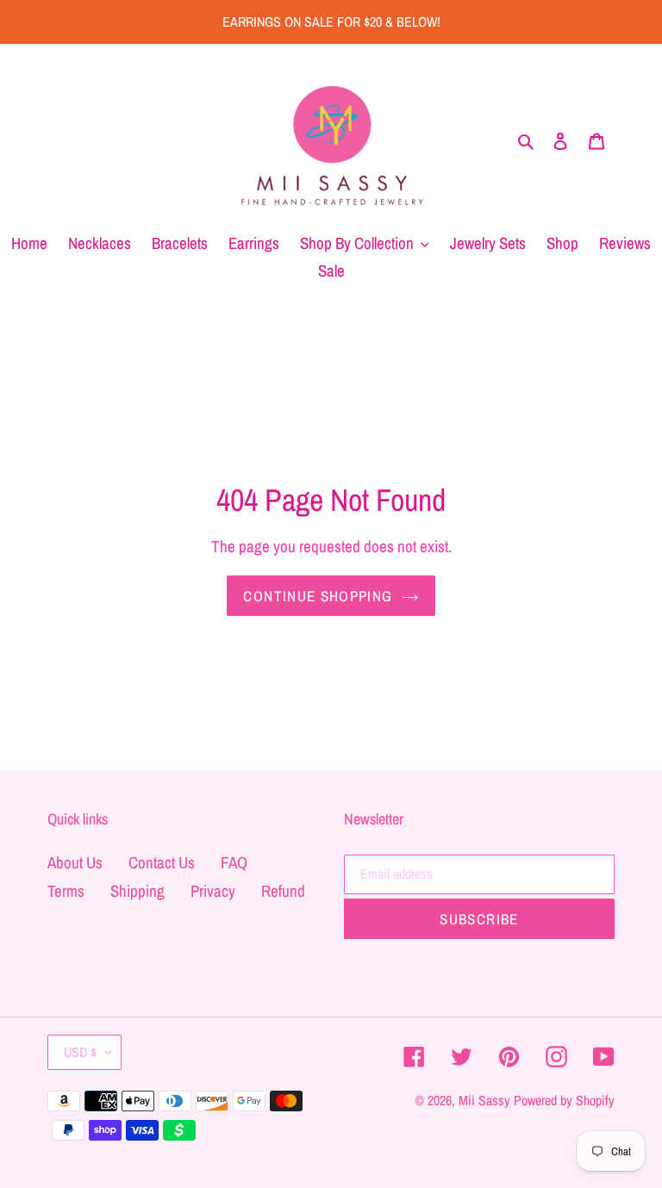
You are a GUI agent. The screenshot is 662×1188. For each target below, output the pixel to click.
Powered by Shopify (564, 1100)
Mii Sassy (484, 1100)
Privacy (212, 891)
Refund (283, 891)
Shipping (137, 891)
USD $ (80, 1051)
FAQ (234, 862)
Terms (65, 891)
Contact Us (161, 862)
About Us (75, 862)
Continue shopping (317, 596)
